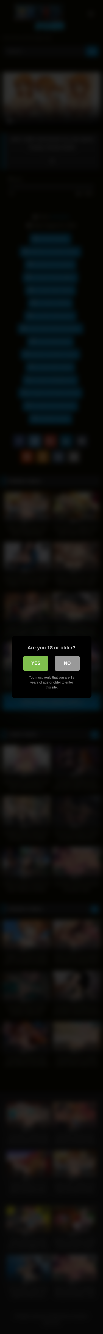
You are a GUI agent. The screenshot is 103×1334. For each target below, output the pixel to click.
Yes (35, 663)
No (67, 663)
